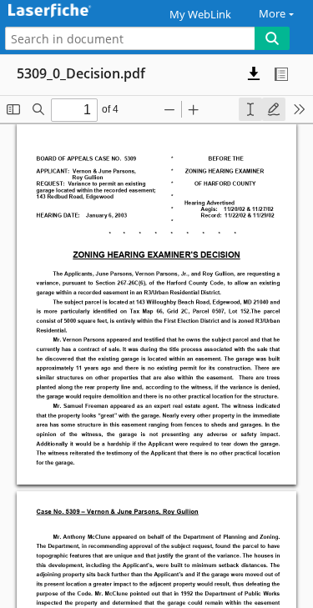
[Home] (71, 11)
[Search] (272, 38)
